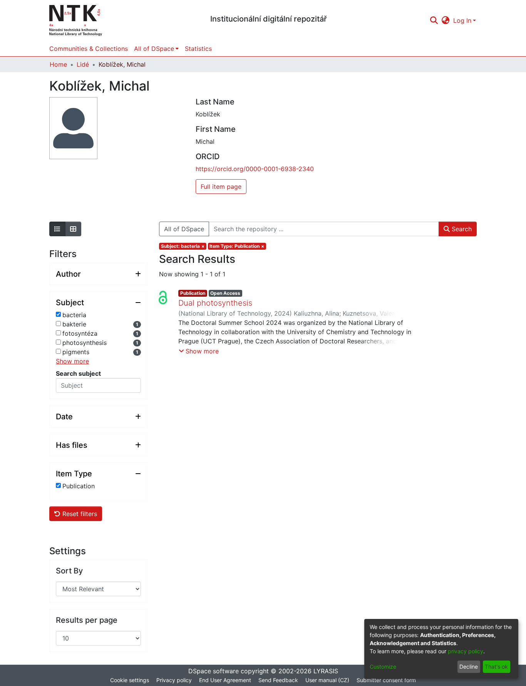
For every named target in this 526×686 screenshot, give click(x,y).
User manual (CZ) (327, 680)
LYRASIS (325, 671)
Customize (383, 666)
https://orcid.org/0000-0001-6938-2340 (255, 169)
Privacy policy (174, 680)
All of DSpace (184, 229)
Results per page (86, 620)
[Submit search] (434, 20)
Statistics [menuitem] (198, 48)
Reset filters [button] (78, 514)
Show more (72, 361)
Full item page (221, 186)
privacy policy (465, 651)
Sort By (69, 570)
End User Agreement (225, 680)
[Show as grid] (73, 229)
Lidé (83, 64)
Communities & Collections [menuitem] (88, 48)
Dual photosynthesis (215, 303)
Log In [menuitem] (462, 20)
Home (58, 64)
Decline (468, 666)
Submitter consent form (386, 680)
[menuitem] (446, 20)
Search (461, 229)
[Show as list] (57, 229)
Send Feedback (278, 680)
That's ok (496, 666)
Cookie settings (129, 680)
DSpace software (213, 671)
